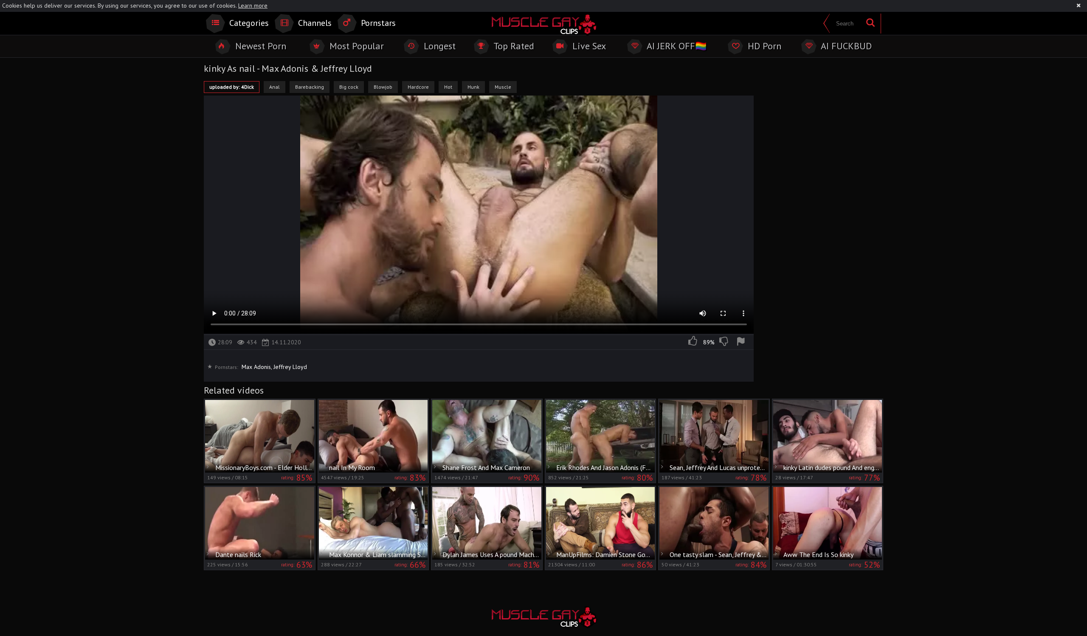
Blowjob (383, 87)
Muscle (503, 87)
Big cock (348, 87)
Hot (448, 87)
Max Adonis (256, 367)
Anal (274, 87)
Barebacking (309, 87)
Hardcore (418, 87)
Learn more (253, 5)
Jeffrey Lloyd (290, 367)
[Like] (693, 342)
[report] (742, 342)
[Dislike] (724, 342)
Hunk (473, 87)
